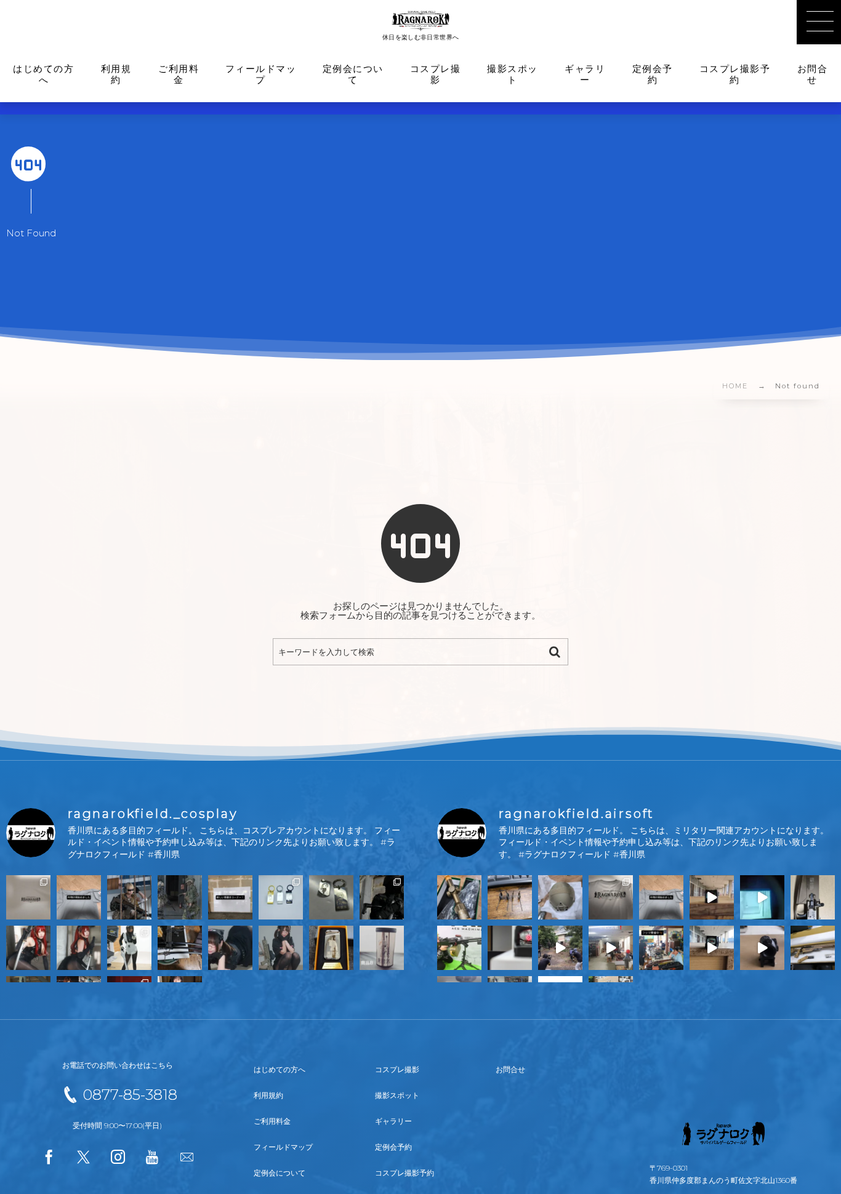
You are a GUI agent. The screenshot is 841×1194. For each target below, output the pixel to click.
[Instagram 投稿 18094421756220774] (28, 897)
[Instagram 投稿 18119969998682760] (611, 897)
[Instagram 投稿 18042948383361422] (129, 897)
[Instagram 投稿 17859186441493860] (230, 897)
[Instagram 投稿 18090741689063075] (712, 897)
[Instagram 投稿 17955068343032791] (510, 948)
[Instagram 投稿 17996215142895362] (762, 897)
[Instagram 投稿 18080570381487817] (560, 948)
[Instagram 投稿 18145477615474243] (510, 897)
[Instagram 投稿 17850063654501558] (813, 948)
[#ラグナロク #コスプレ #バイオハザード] (382, 897)
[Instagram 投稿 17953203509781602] (230, 948)
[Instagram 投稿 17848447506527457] (180, 897)
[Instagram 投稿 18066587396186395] (712, 948)
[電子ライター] (331, 948)
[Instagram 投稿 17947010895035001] (661, 948)
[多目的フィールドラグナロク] (420, 20)
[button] (819, 22)
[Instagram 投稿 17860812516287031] (79, 948)
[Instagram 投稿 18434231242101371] (459, 948)
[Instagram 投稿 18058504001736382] (459, 897)
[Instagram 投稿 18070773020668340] (79, 897)
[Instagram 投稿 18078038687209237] (661, 897)
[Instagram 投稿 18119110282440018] (129, 948)
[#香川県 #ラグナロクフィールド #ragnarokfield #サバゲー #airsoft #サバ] (611, 948)
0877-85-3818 (129, 1095)
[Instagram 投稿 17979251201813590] (28, 948)
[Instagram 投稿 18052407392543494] (560, 897)
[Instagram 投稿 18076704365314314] (762, 948)
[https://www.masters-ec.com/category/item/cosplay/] (281, 897)
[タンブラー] (382, 948)
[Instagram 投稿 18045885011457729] (331, 897)
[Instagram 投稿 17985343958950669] (813, 897)
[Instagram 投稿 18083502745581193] (180, 948)
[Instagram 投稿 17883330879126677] (281, 948)
